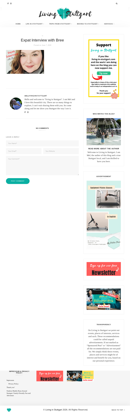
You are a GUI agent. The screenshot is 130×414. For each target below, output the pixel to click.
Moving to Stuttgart (87, 24)
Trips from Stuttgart (59, 24)
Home (18, 24)
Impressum (10, 380)
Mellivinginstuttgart (36, 96)
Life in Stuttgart (34, 24)
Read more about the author (103, 149)
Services (108, 24)
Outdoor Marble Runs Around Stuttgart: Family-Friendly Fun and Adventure (19, 393)
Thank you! (11, 387)
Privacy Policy (14, 384)
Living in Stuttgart (53, 410)
